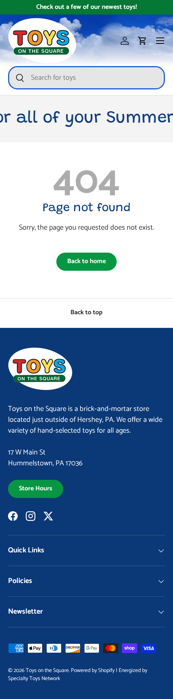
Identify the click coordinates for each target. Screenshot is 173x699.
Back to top (86, 312)
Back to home (86, 261)
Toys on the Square (47, 670)
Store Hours (35, 488)
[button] (142, 41)
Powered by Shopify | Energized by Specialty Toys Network (77, 674)
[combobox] (86, 77)
